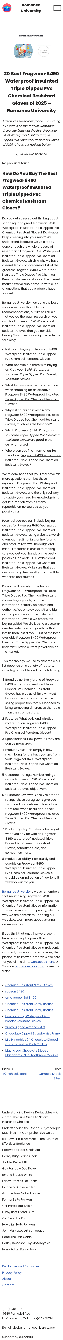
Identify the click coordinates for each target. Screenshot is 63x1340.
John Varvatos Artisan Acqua (23, 1231)
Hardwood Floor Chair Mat (21, 1150)
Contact (8, 1285)
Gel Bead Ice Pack (15, 1218)
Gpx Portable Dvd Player (19, 1168)
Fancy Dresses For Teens (19, 1181)
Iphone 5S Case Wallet (18, 1187)
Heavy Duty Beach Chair (19, 1156)
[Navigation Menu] (57, 8)
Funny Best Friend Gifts (18, 1212)
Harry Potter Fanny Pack (19, 1249)
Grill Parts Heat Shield (17, 1206)
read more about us (29, 966)
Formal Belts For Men (17, 1199)
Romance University (16, 892)
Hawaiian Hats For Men (18, 1224)
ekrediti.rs (26, 1337)
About (6, 1279)
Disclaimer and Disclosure (20, 1266)
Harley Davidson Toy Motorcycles (26, 1243)
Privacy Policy (12, 1273)
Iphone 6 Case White (17, 1175)
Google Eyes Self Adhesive (21, 1193)
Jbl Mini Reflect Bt (14, 1162)
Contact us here (42, 962)
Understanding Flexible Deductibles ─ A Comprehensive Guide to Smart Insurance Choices (30, 1117)
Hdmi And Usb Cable (17, 1237)
